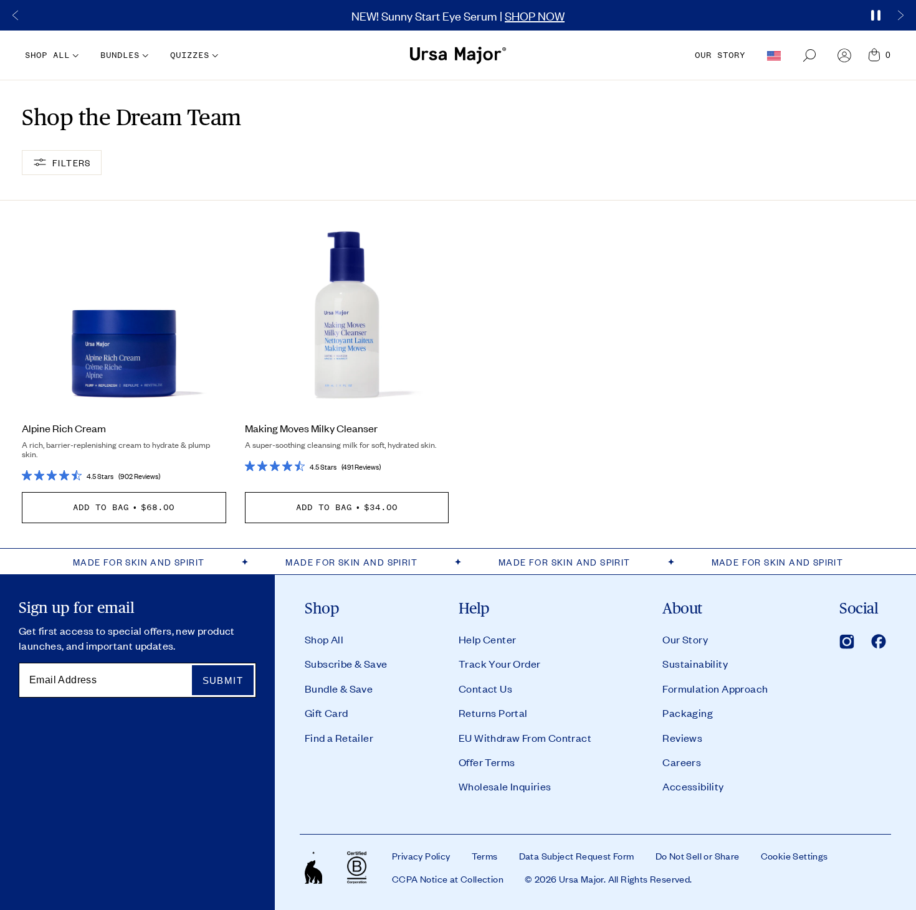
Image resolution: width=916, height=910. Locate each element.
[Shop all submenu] (74, 55)
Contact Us (485, 688)
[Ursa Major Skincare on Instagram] (846, 641)
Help (474, 608)
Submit (223, 680)
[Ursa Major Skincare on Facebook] (878, 641)
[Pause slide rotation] (875, 15)
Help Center (487, 639)
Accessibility (692, 786)
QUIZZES (189, 55)
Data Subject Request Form (576, 856)
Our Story (685, 639)
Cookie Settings (794, 856)
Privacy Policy (421, 856)
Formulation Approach (715, 688)
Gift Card (326, 712)
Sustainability (695, 663)
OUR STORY (720, 55)
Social (858, 608)
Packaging (687, 712)
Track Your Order (499, 663)
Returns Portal (493, 712)
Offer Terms (487, 762)
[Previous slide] (15, 15)
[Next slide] (900, 15)
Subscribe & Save (346, 663)
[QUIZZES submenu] (213, 55)
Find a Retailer (339, 737)
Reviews (682, 737)
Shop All (324, 639)
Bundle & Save (339, 688)
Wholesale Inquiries (505, 786)
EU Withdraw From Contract (525, 737)
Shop (322, 608)
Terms (485, 856)
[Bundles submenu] (144, 55)
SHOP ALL (47, 55)
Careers (681, 762)
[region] (458, 15)
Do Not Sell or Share (698, 856)
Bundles (120, 55)
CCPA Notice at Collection (447, 879)
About (682, 608)
